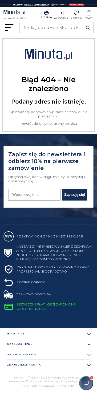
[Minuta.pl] (14, 13)
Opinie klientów (22, 354)
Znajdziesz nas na (24, 364)
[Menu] (9, 27)
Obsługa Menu (20, 344)
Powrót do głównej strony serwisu (48, 123)
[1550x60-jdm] (48, 3)
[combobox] (56, 27)
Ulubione (76, 17)
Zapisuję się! (74, 195)
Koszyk (89, 17)
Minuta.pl (16, 333)
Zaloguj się (61, 17)
